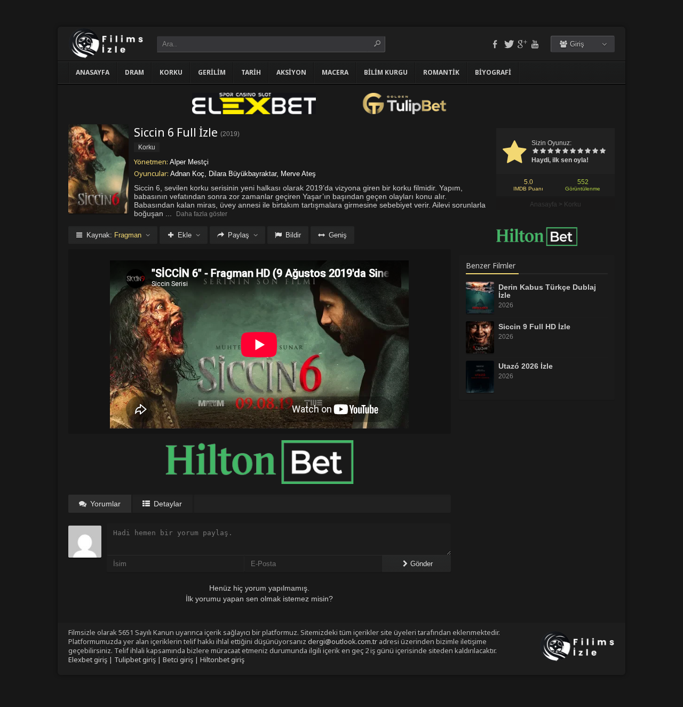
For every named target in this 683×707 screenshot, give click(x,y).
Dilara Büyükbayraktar (242, 174)
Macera (335, 72)
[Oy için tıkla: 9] (595, 151)
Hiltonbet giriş (222, 659)
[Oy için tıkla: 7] (580, 151)
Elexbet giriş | (91, 659)
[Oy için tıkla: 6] (572, 151)
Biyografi (493, 72)
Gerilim (212, 72)
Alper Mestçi (189, 162)
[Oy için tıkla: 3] (550, 151)
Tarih (251, 72)
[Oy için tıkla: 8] (587, 151)
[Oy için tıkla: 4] (557, 151)
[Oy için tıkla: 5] (565, 151)
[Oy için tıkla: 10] (602, 151)
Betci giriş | (181, 659)
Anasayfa (92, 72)
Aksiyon (291, 72)
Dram (134, 72)
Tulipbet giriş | (138, 659)
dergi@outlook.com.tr (342, 641)
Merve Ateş (298, 174)
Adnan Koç (187, 174)
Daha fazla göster (201, 214)
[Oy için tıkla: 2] (542, 151)
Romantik (441, 72)
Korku (171, 72)
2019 (230, 134)
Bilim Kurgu (386, 72)
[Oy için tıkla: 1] (535, 151)
